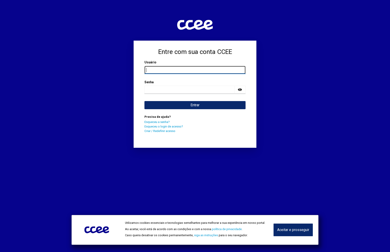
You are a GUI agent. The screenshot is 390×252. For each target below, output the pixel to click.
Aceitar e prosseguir (293, 230)
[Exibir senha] (240, 90)
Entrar (195, 105)
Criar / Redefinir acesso (159, 131)
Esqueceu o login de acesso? (163, 126)
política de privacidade (227, 229)
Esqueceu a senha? (157, 122)
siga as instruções (206, 235)
